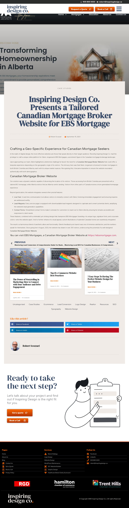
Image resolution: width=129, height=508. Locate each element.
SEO (114, 304)
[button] (37, 324)
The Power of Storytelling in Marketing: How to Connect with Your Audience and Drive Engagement (27, 283)
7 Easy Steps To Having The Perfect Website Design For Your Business (100, 279)
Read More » (17, 292)
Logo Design (80, 304)
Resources (104, 304)
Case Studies (64, 88)
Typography (56, 309)
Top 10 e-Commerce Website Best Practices (63, 274)
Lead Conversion (64, 304)
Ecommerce (48, 304)
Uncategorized (19, 304)
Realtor (93, 304)
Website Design (71, 309)
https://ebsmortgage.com (102, 235)
